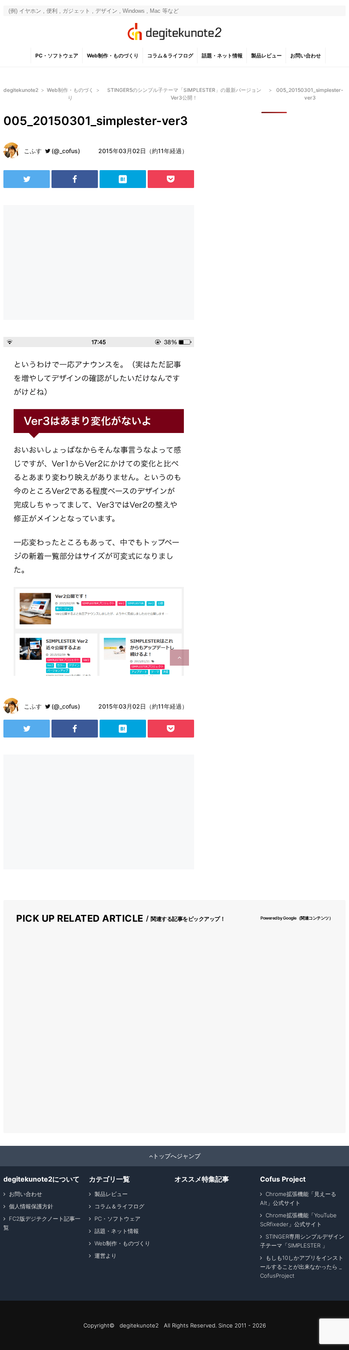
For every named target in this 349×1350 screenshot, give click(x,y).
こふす (33, 150)
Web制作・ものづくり (113, 55)
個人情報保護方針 (31, 1206)
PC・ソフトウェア (56, 55)
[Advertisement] (71, 262)
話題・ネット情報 (222, 55)
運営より (105, 1255)
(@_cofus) (65, 150)
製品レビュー (266, 55)
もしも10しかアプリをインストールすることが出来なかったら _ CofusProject (301, 1266)
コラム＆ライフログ (170, 55)
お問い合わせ (305, 55)
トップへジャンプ (176, 1156)
